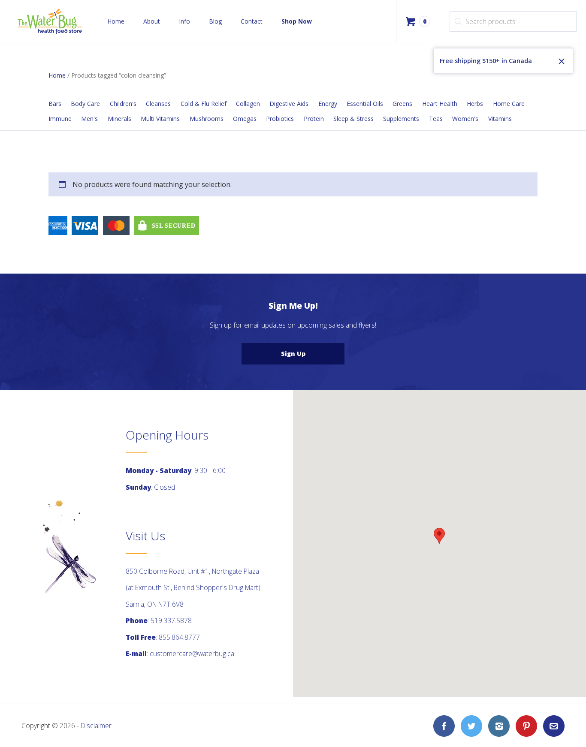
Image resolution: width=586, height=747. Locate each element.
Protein (314, 118)
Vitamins (500, 118)
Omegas (245, 118)
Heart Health (439, 103)
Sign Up (293, 353)
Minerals (119, 118)
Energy (327, 103)
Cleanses (158, 103)
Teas (436, 118)
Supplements (401, 118)
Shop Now (296, 21)
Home (115, 21)
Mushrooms (207, 118)
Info (184, 21)
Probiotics (280, 118)
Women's (465, 118)
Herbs (475, 103)
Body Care (85, 103)
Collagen (248, 103)
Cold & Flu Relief (204, 103)
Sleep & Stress (353, 118)
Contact (252, 21)
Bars (54, 103)
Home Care (509, 103)
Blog (215, 21)
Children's (123, 103)
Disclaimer (96, 725)
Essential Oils (365, 103)
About (151, 21)
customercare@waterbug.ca (192, 653)
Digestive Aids (288, 103)
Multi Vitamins (160, 118)
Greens (402, 103)
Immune (60, 118)
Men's (89, 118)
